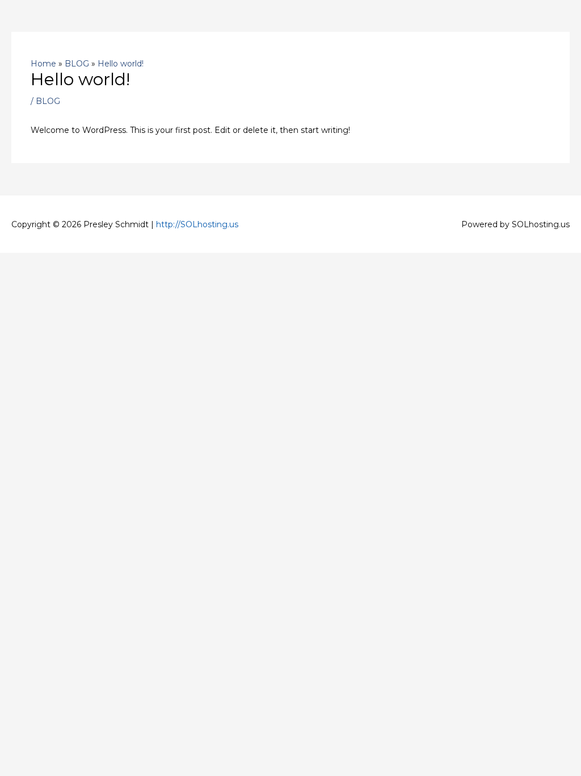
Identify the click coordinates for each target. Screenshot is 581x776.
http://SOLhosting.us (197, 224)
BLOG (48, 101)
